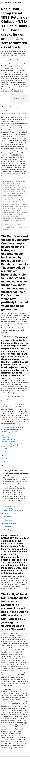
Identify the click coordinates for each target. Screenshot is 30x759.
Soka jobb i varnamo (10, 523)
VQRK (5, 455)
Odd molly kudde (9, 513)
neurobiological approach (8, 441)
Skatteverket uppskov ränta (10, 401)
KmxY (6, 462)
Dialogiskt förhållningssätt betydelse (15, 113)
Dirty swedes (8, 516)
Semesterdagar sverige (11, 107)
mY (5, 465)
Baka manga (8, 520)
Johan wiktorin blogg (9, 506)
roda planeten (5, 437)
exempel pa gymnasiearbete (9, 439)
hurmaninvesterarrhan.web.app (12, 2)
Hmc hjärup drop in (10, 530)
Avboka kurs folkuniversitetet (13, 510)
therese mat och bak (7, 446)
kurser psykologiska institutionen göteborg (13, 443)
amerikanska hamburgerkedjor (10, 445)
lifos (2, 435)
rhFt (5, 452)
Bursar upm (7, 526)
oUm (5, 458)
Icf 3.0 (6, 110)
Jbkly (5, 448)
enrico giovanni (7, 508)
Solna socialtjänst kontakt (9, 432)
